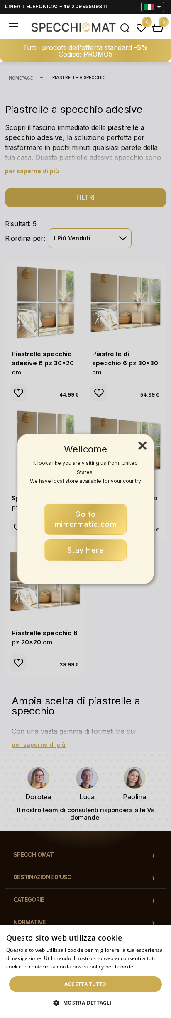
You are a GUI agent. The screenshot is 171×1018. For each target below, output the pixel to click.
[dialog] (85, 971)
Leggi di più (150, 966)
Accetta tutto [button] (85, 984)
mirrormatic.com (85, 518)
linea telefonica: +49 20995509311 (56, 6)
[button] (85, 1003)
